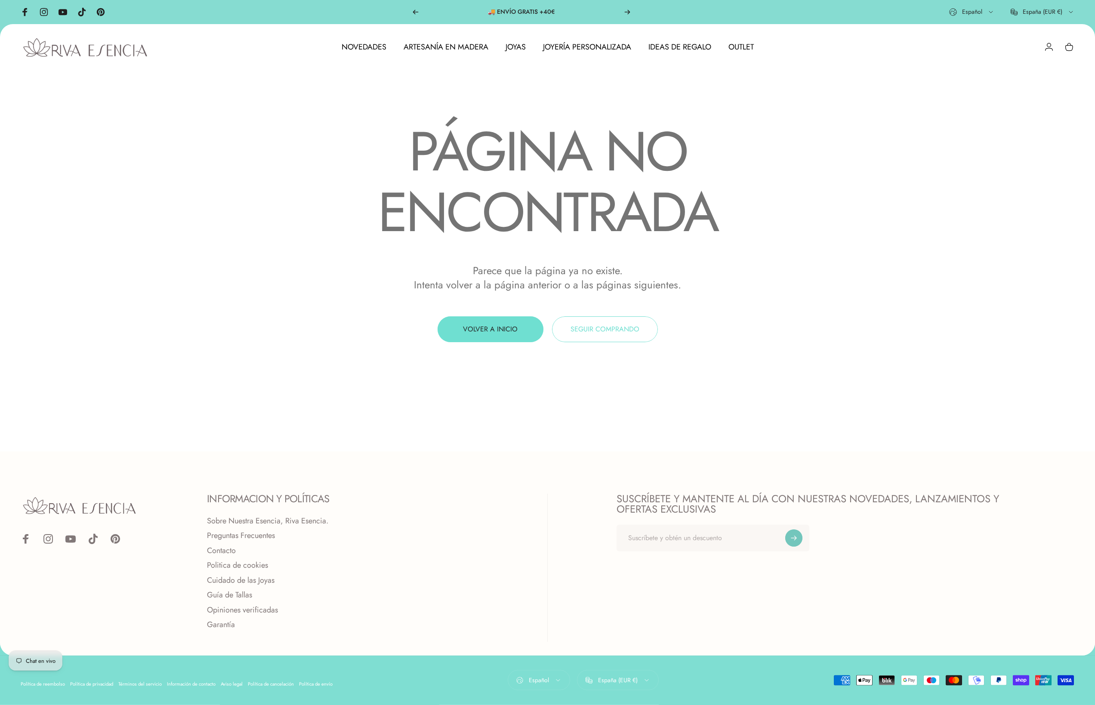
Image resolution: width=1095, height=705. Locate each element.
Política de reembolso (43, 683)
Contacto (221, 551)
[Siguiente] (627, 12)
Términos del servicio (140, 683)
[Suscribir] (793, 538)
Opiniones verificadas (242, 610)
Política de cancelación (271, 683)
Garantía (221, 625)
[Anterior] (415, 12)
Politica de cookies (237, 565)
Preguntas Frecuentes (241, 536)
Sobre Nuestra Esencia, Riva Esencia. (267, 521)
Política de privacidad (91, 683)
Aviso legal (232, 683)
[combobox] (971, 12)
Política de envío (316, 683)
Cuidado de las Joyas (241, 580)
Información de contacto (191, 683)
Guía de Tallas (229, 595)
